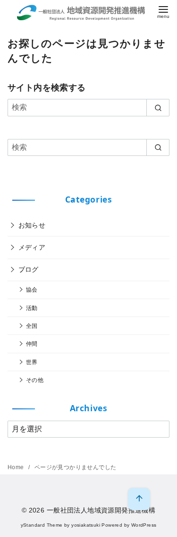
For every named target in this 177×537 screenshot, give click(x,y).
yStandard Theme (42, 525)
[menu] (163, 11)
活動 (32, 308)
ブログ (28, 269)
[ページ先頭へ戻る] (139, 499)
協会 (32, 289)
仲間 (32, 344)
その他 (34, 380)
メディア (32, 247)
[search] (157, 107)
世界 (32, 362)
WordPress (144, 525)
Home (16, 467)
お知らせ (32, 225)
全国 (32, 326)
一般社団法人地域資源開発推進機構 (101, 510)
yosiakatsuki (85, 525)
